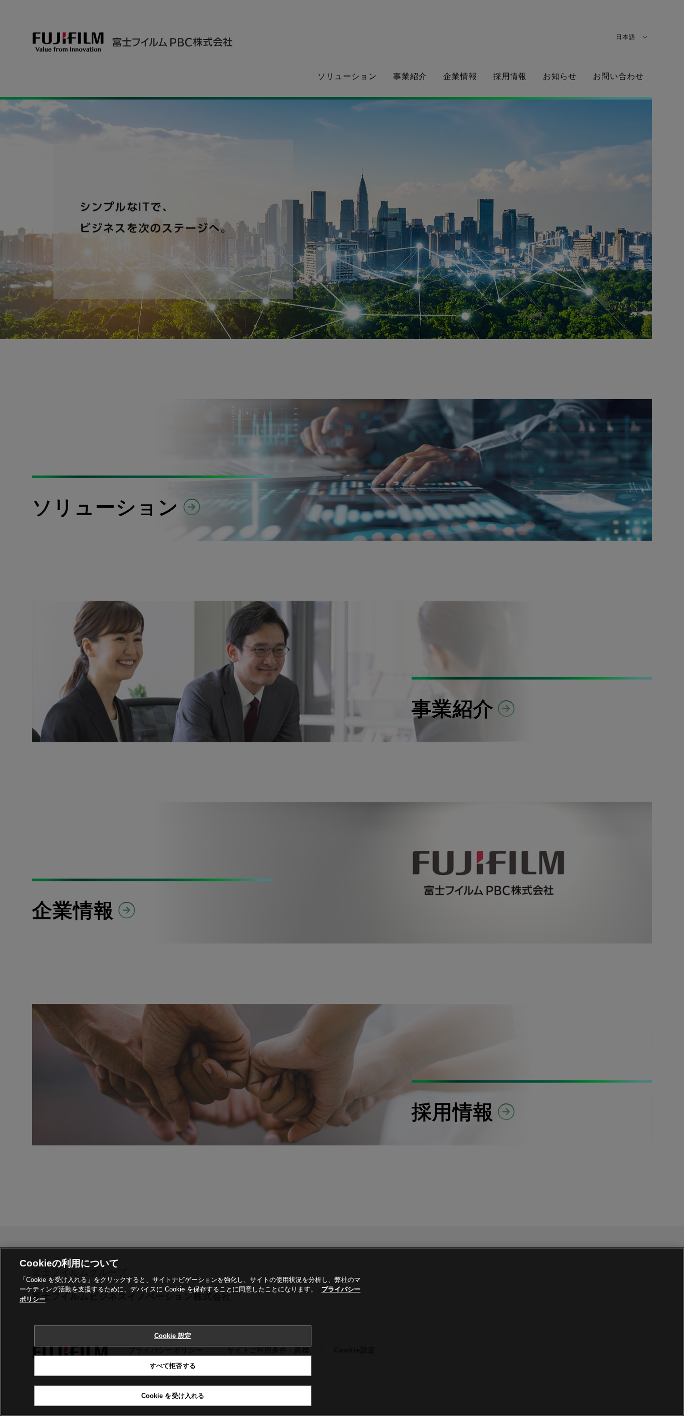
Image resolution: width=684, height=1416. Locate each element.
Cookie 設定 (172, 1335)
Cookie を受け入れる (173, 1395)
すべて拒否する (173, 1365)
